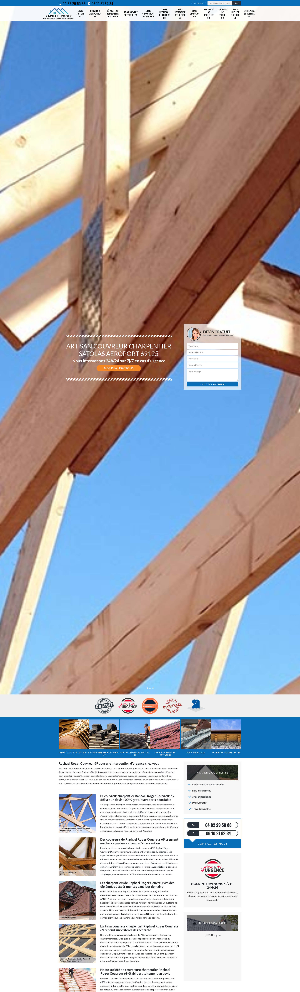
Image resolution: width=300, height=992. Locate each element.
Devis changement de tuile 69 (148, 13)
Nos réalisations (119, 368)
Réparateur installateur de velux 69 (112, 13)
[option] (150, 397)
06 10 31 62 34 (102, 3)
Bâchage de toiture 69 (222, 14)
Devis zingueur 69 (194, 13)
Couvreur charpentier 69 (95, 13)
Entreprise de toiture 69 (249, 13)
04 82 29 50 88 (73, 3)
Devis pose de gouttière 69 (209, 14)
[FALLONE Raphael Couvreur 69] (58, 13)
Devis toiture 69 (80, 13)
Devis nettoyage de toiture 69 (164, 14)
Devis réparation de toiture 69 (180, 14)
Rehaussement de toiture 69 (131, 13)
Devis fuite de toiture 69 (235, 14)
